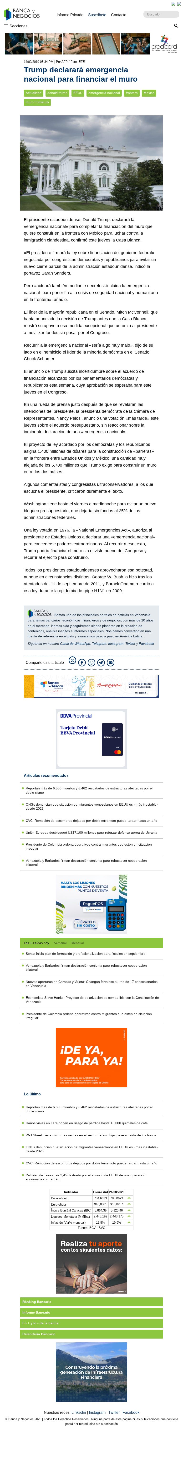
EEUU (77, 93)
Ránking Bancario (36, 1302)
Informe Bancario (36, 1312)
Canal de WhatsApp (75, 643)
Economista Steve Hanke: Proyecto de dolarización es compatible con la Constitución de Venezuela (92, 1000)
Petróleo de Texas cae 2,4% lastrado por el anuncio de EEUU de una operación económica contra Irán (86, 1177)
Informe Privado (70, 15)
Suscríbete (97, 15)
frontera (132, 93)
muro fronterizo (37, 102)
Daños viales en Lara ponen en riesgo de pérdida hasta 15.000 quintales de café (87, 1123)
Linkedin (79, 1412)
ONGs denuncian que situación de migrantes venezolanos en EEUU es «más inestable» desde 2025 (92, 806)
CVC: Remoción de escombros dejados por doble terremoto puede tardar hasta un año (91, 821)
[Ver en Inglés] (173, 4)
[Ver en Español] (179, 4)
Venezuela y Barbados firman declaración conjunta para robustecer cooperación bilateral (86, 863)
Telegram (99, 643)
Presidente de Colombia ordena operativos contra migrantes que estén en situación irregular (89, 846)
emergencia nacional (104, 93)
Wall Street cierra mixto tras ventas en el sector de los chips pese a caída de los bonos (91, 1135)
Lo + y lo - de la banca (40, 1323)
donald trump (57, 93)
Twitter (130, 643)
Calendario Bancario (39, 1334)
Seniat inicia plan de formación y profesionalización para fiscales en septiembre (85, 954)
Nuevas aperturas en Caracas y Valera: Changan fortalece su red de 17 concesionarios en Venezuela (92, 984)
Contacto (118, 15)
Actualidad (33, 93)
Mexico (149, 93)
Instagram (115, 643)
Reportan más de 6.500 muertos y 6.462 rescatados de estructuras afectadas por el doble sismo (89, 790)
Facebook (146, 643)
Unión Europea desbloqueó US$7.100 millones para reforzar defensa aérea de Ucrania (91, 832)
